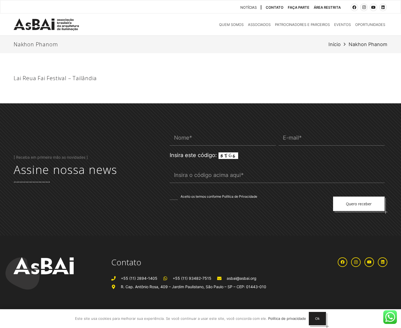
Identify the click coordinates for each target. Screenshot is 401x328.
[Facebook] (354, 7)
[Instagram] (364, 7)
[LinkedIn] (383, 7)
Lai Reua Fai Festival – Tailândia (55, 78)
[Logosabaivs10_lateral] (46, 25)
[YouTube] (373, 7)
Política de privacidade (287, 318)
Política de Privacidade (239, 196)
